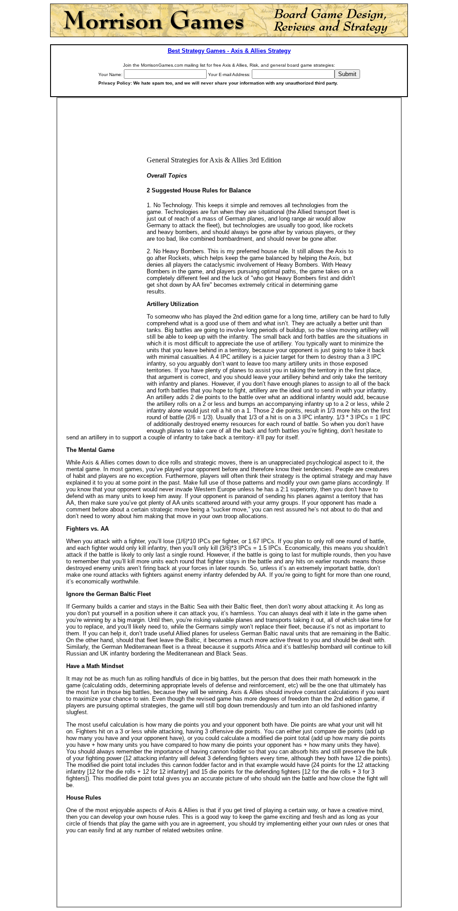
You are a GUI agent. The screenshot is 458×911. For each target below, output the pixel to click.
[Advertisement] (229, 131)
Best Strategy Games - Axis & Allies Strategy (229, 50)
